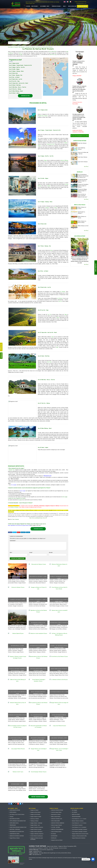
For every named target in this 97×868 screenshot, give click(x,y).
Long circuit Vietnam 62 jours (59, 737)
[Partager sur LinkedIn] (20, 804)
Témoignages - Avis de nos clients (59, 848)
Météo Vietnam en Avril (83, 225)
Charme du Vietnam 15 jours (17, 599)
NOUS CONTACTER (72, 6)
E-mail (31, 552)
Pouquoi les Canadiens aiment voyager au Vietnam (83, 186)
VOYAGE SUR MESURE (82, 6)
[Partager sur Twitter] (11, 804)
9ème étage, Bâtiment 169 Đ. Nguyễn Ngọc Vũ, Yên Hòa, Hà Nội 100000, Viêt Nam (55, 852)
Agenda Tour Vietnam (43, 115)
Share (10, 532)
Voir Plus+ (86, 166)
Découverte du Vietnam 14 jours (38, 576)
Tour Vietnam (58, 857)
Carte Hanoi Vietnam (82, 157)
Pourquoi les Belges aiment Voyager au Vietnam (82, 191)
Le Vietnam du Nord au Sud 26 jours (59, 691)
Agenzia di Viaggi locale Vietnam (74, 857)
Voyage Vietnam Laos (51, 857)
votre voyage (22, 490)
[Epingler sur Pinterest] (18, 804)
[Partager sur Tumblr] (23, 804)
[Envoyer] (28, 43)
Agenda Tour (11, 469)
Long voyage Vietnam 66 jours (17, 761)
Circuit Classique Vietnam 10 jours (38, 784)
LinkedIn (23, 532)
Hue (51, 250)
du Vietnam (62, 291)
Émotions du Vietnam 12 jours (17, 576)
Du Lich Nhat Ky (64, 857)
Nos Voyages (22, 47)
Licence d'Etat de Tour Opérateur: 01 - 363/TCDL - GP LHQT (41, 848)
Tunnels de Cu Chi (50, 144)
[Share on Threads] (14, 804)
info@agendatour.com (81, 3)
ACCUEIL (28, 6)
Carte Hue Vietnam (82, 143)
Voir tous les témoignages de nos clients (80, 135)
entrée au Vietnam (14, 507)
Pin (18, 532)
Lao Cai (60, 301)
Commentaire (13, 540)
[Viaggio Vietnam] (70, 1)
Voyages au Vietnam (30, 47)
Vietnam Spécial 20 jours (17, 645)
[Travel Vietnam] (64, 1)
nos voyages (13, 484)
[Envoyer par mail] (16, 804)
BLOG (64, 6)
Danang (47, 207)
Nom (11, 552)
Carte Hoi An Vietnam (83, 161)
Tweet (15, 532)
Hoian (55, 207)
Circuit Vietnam (32, 857)
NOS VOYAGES (34, 6)
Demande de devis (38, 528)
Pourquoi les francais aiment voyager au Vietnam (82, 181)
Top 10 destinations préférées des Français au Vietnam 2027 (83, 176)
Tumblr (28, 532)
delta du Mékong (64, 160)
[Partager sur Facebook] (9, 804)
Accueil (16, 47)
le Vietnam (29, 502)
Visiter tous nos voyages (38, 796)
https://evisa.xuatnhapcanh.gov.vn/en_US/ (38, 517)
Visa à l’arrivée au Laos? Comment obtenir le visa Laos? (82, 195)
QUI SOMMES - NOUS (44, 6)
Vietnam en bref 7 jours (17, 784)
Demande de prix (25, 95)
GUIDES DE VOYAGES (56, 6)
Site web (50, 552)
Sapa (66, 314)
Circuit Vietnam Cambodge (41, 857)
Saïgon (65, 142)
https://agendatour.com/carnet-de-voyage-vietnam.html (19, 525)
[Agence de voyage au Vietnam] (67, 1)
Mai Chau (49, 361)
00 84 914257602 (82, 1)
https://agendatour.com (37, 854)
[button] (93, 859)
